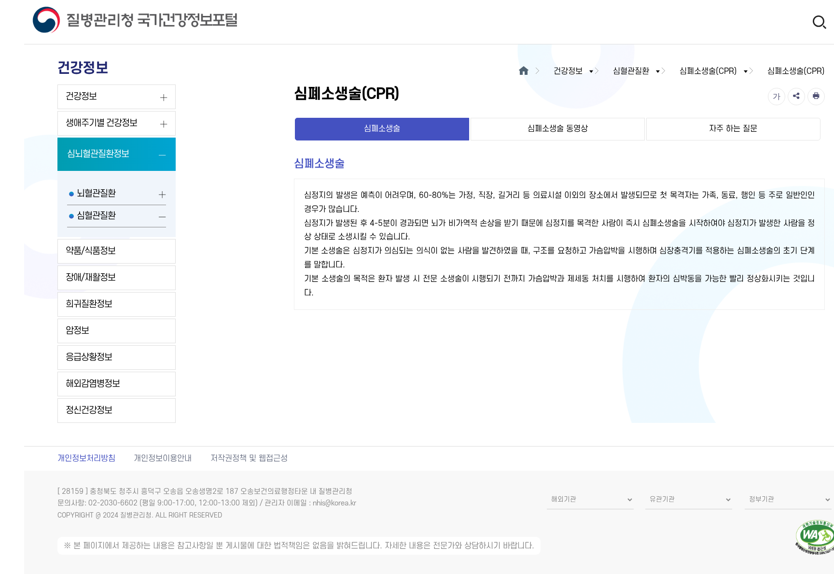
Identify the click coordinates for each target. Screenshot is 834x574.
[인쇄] (816, 96)
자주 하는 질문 (733, 129)
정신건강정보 (89, 411)
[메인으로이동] (524, 71)
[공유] (796, 96)
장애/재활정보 (90, 278)
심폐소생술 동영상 (558, 129)
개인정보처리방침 (86, 458)
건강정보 (81, 97)
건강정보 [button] (568, 71)
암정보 (77, 331)
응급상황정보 (89, 357)
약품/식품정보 (90, 251)
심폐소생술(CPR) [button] (708, 71)
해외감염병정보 (93, 384)
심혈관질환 (96, 216)
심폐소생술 (382, 129)
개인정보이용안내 (163, 458)
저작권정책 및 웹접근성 (249, 458)
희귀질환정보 (89, 304)
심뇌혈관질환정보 (98, 154)
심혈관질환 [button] (631, 71)
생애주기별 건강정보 (101, 123)
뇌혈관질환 (96, 194)
